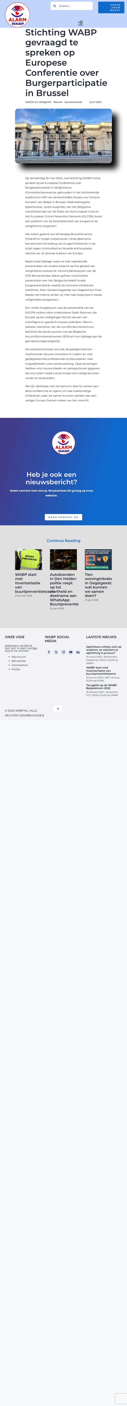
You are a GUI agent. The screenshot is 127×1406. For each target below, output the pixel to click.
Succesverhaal (73, 102)
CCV (88, 695)
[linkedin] (78, 652)
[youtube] (71, 652)
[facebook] (49, 652)
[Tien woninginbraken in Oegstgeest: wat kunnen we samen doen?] (98, 550)
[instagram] (63, 652)
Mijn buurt (19, 656)
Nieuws (57, 102)
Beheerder (19, 661)
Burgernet (112, 692)
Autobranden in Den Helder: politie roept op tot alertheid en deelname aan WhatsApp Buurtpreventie (64, 589)
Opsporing (92, 660)
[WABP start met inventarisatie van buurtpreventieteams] (28, 550)
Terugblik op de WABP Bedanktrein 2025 (101, 687)
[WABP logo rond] (17, 3)
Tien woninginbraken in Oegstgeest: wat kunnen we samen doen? (100, 585)
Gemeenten (20, 665)
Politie (16, 669)
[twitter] (56, 652)
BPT (108, 677)
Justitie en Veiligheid (38, 102)
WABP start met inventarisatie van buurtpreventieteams (35, 583)
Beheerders (110, 656)
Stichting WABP (95, 680)
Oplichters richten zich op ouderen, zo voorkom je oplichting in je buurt (103, 650)
